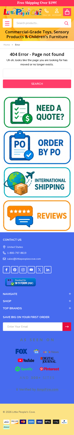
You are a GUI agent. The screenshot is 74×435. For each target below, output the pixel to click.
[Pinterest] (14, 269)
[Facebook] (6, 269)
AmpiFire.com (47, 389)
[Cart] (67, 12)
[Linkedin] (47, 269)
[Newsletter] (67, 326)
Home (7, 44)
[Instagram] (23, 269)
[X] (39, 269)
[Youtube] (31, 269)
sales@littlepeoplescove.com (24, 259)
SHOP (7, 301)
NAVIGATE (10, 294)
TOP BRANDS (12, 308)
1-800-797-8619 (16, 253)
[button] (37, 112)
